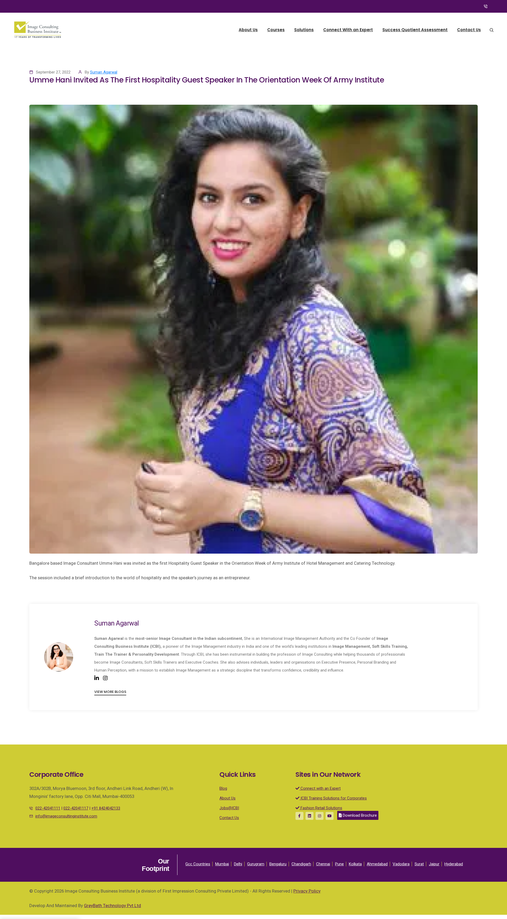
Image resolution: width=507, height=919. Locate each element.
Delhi (238, 864)
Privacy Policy (307, 891)
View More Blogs (110, 691)
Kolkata (355, 864)
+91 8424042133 (105, 808)
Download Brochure (359, 815)
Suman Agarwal (103, 72)
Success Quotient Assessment (415, 30)
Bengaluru (278, 864)
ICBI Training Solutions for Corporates (333, 798)
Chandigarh (301, 864)
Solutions (304, 30)
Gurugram (255, 864)
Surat (419, 864)
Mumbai (222, 864)
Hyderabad (453, 864)
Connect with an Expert (320, 788)
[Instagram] (105, 678)
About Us (248, 30)
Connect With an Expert (348, 30)
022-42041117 (75, 808)
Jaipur (434, 864)
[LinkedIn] (96, 678)
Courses (276, 30)
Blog (223, 788)
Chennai (323, 864)
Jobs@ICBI (229, 808)
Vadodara (401, 864)
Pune (339, 864)
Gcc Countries (197, 864)
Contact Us (469, 30)
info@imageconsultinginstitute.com (66, 816)
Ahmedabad (377, 864)
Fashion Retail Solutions (320, 808)
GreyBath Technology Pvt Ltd (112, 905)
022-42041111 (47, 808)
